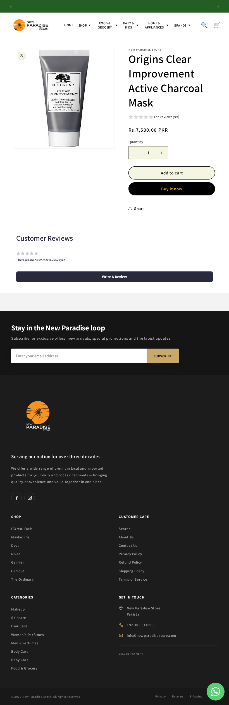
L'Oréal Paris (22, 528)
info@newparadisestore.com (151, 635)
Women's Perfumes (27, 634)
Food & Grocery (108, 25)
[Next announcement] (218, 6)
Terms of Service (133, 579)
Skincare (18, 617)
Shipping (196, 696)
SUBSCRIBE (163, 356)
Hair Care (19, 626)
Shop (85, 25)
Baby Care (19, 659)
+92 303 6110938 (141, 625)
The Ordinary (22, 579)
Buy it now (171, 188)
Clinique (18, 571)
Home (68, 25)
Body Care (19, 651)
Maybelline (20, 537)
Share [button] (139, 208)
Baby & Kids (131, 25)
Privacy (160, 696)
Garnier (17, 562)
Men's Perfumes (25, 643)
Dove (15, 545)
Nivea (16, 554)
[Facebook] (16, 498)
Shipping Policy (131, 571)
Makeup (18, 609)
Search (125, 528)
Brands (182, 25)
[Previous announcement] (11, 6)
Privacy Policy (130, 554)
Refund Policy (130, 562)
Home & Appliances (157, 25)
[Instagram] (29, 498)
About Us (126, 537)
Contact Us (128, 545)
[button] (154, 117)
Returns (177, 696)
